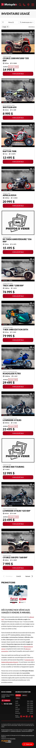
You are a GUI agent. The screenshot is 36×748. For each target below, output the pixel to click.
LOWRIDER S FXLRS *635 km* (16, 511)
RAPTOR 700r (9, 151)
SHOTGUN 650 (9, 107)
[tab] (18, 695)
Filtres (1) (11, 22)
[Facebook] (21, 716)
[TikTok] (29, 716)
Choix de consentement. (26, 731)
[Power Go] (18, 741)
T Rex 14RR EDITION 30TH (15, 329)
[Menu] (33, 4)
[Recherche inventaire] (20, 4)
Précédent (9, 576)
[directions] (28, 4)
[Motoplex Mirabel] (9, 4)
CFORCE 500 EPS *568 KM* (15, 557)
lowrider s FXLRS (12, 420)
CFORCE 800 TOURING (13, 467)
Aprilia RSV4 (9, 195)
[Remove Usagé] (7, 27)
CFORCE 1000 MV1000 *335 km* (16, 59)
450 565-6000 (8, 704)
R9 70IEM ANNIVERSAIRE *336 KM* (17, 240)
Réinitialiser (32, 26)
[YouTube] (24, 716)
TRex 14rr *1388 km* (13, 285)
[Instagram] (27, 716)
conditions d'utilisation (16, 731)
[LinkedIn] (32, 716)
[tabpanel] (24, 707)
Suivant (27, 576)
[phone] (24, 4)
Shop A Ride (12, 738)
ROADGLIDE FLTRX (12, 373)
